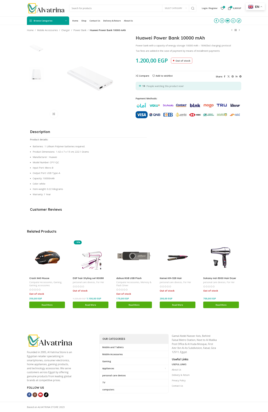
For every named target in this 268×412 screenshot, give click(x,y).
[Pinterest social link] (233, 76)
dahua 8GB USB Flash (129, 278)
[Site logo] (46, 8)
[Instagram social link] (222, 20)
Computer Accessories (40, 282)
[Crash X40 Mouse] (47, 257)
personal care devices (84, 282)
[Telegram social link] (240, 76)
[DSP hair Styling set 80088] (90, 257)
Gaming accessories (39, 285)
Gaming (57, 282)
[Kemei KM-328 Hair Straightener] (177, 257)
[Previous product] (232, 30)
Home (30, 30)
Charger (65, 30)
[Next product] (239, 30)
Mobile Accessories (47, 30)
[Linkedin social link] (236, 76)
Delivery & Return (181, 374)
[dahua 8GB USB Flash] (134, 257)
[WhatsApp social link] (233, 20)
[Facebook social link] (216, 20)
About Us (176, 369)
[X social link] (229, 76)
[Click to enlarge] (54, 114)
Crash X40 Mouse (39, 278)
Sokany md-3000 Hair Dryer (219, 278)
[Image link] (50, 340)
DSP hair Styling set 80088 (88, 278)
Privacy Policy (179, 380)
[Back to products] (235, 30)
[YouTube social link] (227, 20)
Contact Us (177, 385)
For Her (100, 282)
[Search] (192, 8)
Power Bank (79, 30)
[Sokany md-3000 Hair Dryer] (221, 257)
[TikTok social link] (239, 20)
